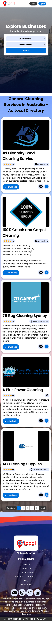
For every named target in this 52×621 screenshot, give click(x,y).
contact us (26, 568)
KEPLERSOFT (42, 618)
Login (33, 4)
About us (26, 564)
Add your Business (26, 572)
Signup (42, 4)
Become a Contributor (26, 576)
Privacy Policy (26, 584)
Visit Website (11, 186)
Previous (11, 508)
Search (26, 50)
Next (43, 508)
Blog (26, 580)
